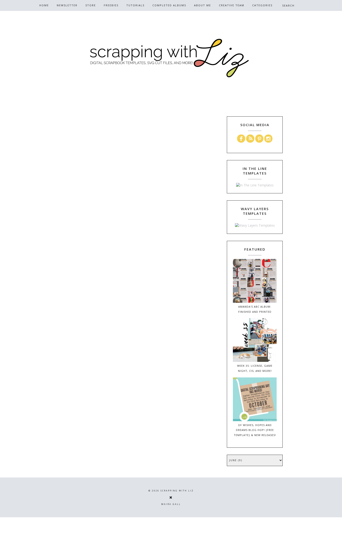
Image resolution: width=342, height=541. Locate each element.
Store (90, 5)
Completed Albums (169, 5)
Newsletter (67, 5)
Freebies (111, 5)
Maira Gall (171, 504)
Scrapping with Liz (177, 490)
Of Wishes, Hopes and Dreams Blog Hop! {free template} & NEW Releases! (255, 430)
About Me (202, 5)
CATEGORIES (262, 5)
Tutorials (135, 5)
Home (44, 5)
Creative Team (231, 5)
